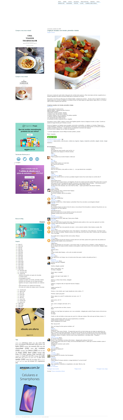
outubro (22, 273)
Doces (70, 1)
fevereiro (22, 300)
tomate (101, 141)
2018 (19, 255)
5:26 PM (53, 199)
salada (27, 359)
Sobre (64, 1)
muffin (43, 356)
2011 (19, 266)
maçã (23, 356)
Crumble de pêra (23, 276)
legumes (77, 141)
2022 (19, 249)
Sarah (52, 155)
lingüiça (82, 141)
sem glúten (34, 359)
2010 (19, 267)
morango (36, 356)
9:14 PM (53, 361)
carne (41, 346)
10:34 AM (53, 357)
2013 (19, 263)
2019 (19, 253)
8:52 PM (53, 254)
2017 (19, 256)
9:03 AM (53, 328)
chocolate (19, 348)
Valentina (53, 220)
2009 (19, 269)
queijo (17, 359)
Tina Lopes (53, 225)
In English (17, 162)
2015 (19, 260)
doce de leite (41, 350)
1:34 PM (53, 248)
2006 (19, 306)
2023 (19, 247)
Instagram (69, 3)
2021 (19, 250)
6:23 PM (53, 237)
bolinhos (40, 344)
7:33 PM (53, 209)
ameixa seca (54, 200)
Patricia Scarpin (55, 261)
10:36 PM (53, 259)
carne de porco (64, 141)
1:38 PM (53, 365)
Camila (52, 238)
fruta (20, 353)
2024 (19, 246)
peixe (19, 357)
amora (16, 343)
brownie (26, 346)
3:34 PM (53, 154)
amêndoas (25, 343)
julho (21, 293)
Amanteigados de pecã (24, 278)
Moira (52, 161)
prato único (33, 357)
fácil (29, 353)
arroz (34, 343)
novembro (22, 272)
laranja (39, 352)
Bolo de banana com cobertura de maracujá (29, 285)
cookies (42, 348)
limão (17, 354)
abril (21, 297)
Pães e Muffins (84, 1)
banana (23, 344)
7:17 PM (53, 352)
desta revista (50, 106)
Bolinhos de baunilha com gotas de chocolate (30, 275)
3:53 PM (53, 174)
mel (30, 356)
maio (21, 296)
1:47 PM (53, 336)
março (21, 299)
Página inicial (78, 368)
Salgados (76, 1)
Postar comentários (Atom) (58, 371)
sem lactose (42, 359)
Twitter (76, 3)
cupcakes (22, 350)
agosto (21, 291)
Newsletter (61, 3)
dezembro (22, 270)
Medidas (92, 1)
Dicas (98, 1)
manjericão (87, 141)
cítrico (30, 350)
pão (40, 357)
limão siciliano (27, 354)
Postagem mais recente (53, 368)
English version (51, 32)
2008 (19, 303)
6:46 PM (53, 203)
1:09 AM (53, 224)
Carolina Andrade (55, 217)
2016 (19, 258)
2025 (19, 244)
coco (32, 348)
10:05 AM (53, 228)
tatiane (52, 256)
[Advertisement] (28, 111)
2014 (19, 261)
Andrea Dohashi (55, 175)
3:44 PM (53, 166)
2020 (19, 252)
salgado (97, 141)
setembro (22, 290)
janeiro (21, 302)
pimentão (92, 141)
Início (59, 1)
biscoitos (31, 344)
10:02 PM (53, 219)
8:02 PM (53, 215)
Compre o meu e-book (91, 3)
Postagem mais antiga (102, 368)
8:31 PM (53, 242)
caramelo (33, 346)
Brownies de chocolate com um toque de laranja (30, 281)
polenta (26, 357)
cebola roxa (72, 141)
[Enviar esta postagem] (62, 139)
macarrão (39, 354)
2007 (19, 305)
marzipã (17, 356)
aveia (40, 343)
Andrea (52, 229)
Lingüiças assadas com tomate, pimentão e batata (63, 30)
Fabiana (53, 188)
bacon (16, 344)
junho (21, 294)
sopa (26, 361)
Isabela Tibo (54, 197)
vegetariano (41, 361)
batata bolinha (57, 141)
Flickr (81, 3)
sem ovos (19, 361)
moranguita (53, 354)
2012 (19, 264)
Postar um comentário (52, 366)
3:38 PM (53, 160)
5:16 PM (53, 195)
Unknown (53, 347)
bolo (17, 346)
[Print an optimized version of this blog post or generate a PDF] (52, 137)
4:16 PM (53, 179)
